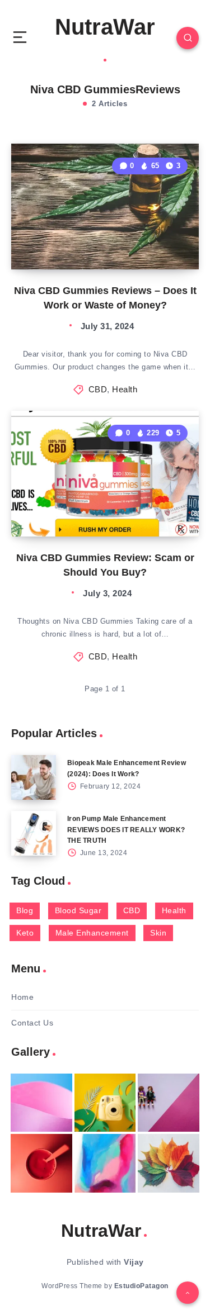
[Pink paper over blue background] (41, 1103)
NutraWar (105, 27)
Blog (24, 910)
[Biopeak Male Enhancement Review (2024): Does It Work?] (33, 777)
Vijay (134, 1261)
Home (22, 997)
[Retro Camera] (105, 1103)
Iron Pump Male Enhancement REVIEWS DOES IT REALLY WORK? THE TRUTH (126, 829)
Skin (158, 932)
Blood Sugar (78, 910)
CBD (98, 389)
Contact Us (32, 1022)
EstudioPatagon (141, 1286)
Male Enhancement (92, 932)
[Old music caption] (168, 1103)
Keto (25, 932)
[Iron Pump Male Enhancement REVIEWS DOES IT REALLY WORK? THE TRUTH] (33, 833)
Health (124, 389)
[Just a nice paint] (105, 1163)
